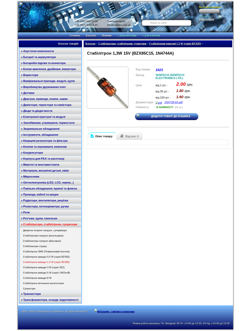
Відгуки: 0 (132, 136)
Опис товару (104, 136)
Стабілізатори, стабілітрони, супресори (122, 43)
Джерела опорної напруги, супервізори (45, 230)
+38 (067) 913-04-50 (86, 25)
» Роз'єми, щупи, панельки (39, 218)
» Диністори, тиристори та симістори (46, 104)
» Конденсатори (32, 152)
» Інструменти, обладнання (39, 134)
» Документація (127, 35)
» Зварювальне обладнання (40, 128)
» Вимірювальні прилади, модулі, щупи (48, 81)
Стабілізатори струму (35, 246)
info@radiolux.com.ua (119, 25)
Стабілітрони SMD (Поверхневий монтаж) (46, 251)
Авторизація (209, 11)
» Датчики (27, 92)
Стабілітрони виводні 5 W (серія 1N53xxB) (46, 272)
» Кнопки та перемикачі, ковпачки (44, 146)
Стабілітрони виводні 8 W (37, 278)
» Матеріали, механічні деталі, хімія (45, 170)
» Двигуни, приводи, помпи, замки (44, 98)
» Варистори (29, 75)
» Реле (25, 212)
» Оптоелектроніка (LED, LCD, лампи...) (47, 182)
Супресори (29, 288)
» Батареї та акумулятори (38, 57)
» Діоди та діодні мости (36, 110)
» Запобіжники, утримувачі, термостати (48, 122)
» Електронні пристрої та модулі (43, 116)
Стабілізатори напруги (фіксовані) (42, 241)
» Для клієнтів (151, 35)
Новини (106, 35)
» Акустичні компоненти (37, 51)
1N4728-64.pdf (173, 102)
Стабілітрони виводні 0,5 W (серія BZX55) (46, 256)
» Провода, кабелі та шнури (39, 194)
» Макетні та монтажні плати (40, 164)
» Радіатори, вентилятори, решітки (44, 200)
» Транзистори (31, 293)
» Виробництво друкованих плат (43, 87)
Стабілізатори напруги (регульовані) (43, 235)
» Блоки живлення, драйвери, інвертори (48, 69)
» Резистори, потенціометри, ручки (45, 206)
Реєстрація (204, 16)
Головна (75, 35)
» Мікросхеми (30, 176)
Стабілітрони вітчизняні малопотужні (43, 283)
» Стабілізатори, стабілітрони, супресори (49, 224)
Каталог (91, 35)
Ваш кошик (206, 19)
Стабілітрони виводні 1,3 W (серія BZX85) (46, 262)
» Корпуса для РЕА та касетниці (42, 158)
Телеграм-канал (116, 21)
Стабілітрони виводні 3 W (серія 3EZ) (44, 267)
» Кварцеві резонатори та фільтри (44, 140)
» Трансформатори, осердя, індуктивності (49, 299)
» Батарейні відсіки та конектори (43, 63)
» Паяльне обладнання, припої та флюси (49, 188)
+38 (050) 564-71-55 (86, 21)
